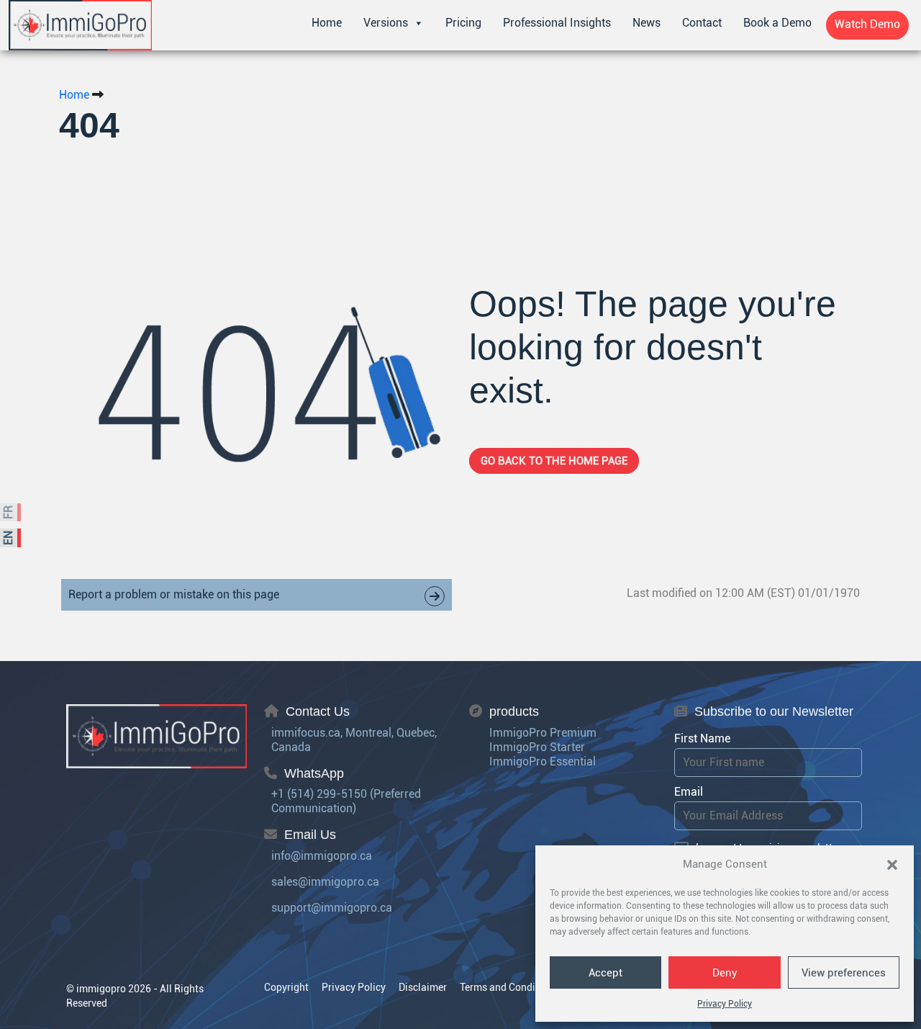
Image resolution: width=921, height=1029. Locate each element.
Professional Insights (557, 23)
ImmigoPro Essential (542, 761)
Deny (725, 972)
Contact (702, 23)
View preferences (844, 972)
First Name (702, 738)
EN (8, 538)
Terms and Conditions (509, 987)
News (646, 23)
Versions (385, 23)
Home (327, 23)
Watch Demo (867, 24)
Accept (605, 972)
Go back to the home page (554, 460)
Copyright (286, 987)
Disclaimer (423, 987)
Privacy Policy (724, 1004)
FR (8, 512)
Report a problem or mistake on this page (173, 594)
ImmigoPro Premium (542, 733)
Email (688, 792)
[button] (892, 864)
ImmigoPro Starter (537, 747)
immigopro (101, 988)
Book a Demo (777, 23)
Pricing (463, 23)
